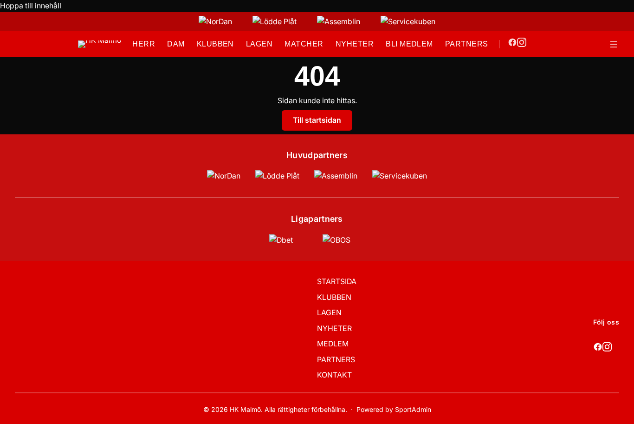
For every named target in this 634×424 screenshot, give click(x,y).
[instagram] (521, 44)
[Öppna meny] (613, 44)
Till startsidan (317, 120)
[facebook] (512, 44)
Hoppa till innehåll (30, 5)
